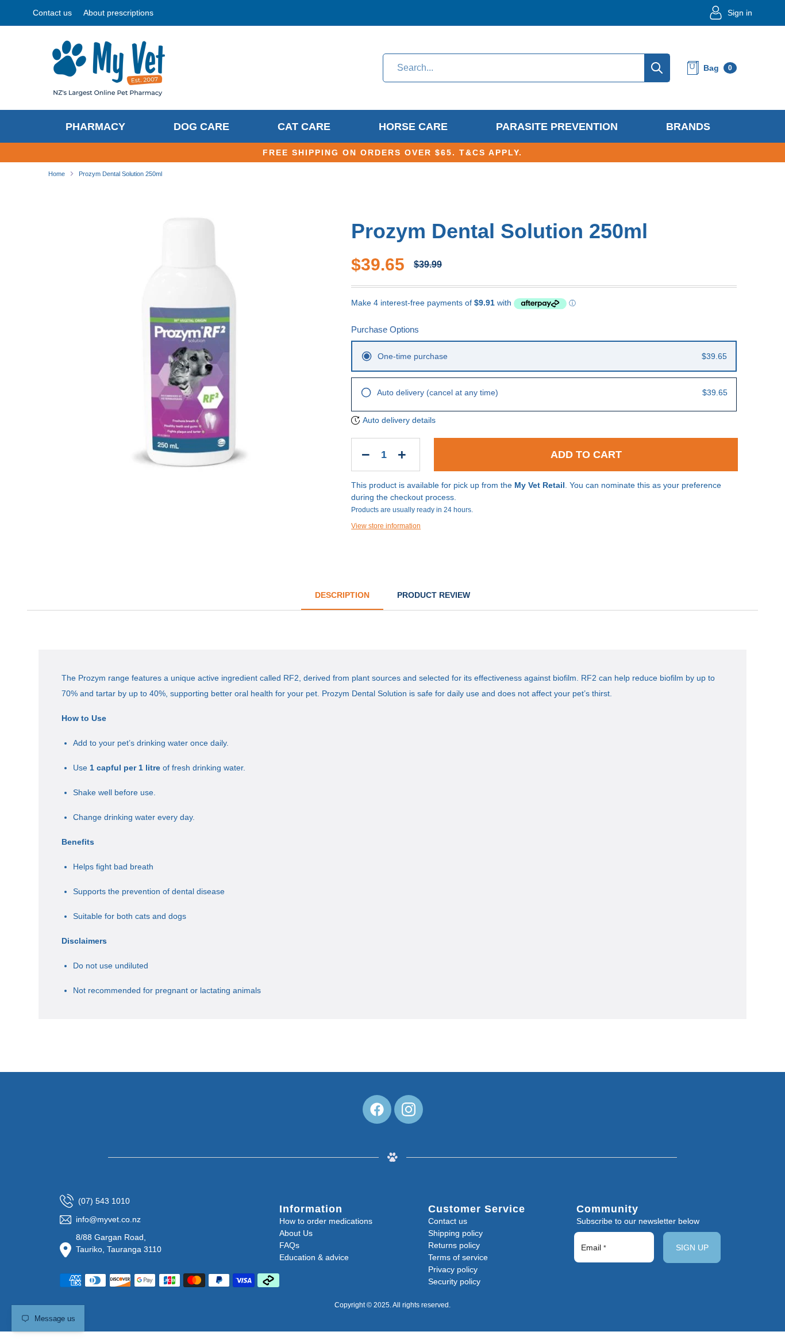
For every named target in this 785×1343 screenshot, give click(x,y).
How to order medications (325, 1221)
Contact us (52, 12)
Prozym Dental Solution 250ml (120, 173)
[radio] (544, 356)
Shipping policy (455, 1233)
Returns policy (454, 1245)
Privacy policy (453, 1269)
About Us (296, 1233)
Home (56, 173)
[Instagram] (408, 1109)
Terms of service (458, 1257)
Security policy (454, 1281)
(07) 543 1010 (104, 1200)
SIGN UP (692, 1247)
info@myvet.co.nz (108, 1219)
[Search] (656, 68)
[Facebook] (377, 1109)
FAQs (289, 1245)
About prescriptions (118, 12)
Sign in (740, 12)
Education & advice (314, 1257)
